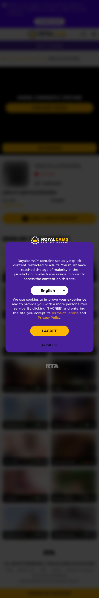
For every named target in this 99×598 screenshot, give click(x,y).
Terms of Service (65, 313)
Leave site (49, 344)
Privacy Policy (49, 318)
